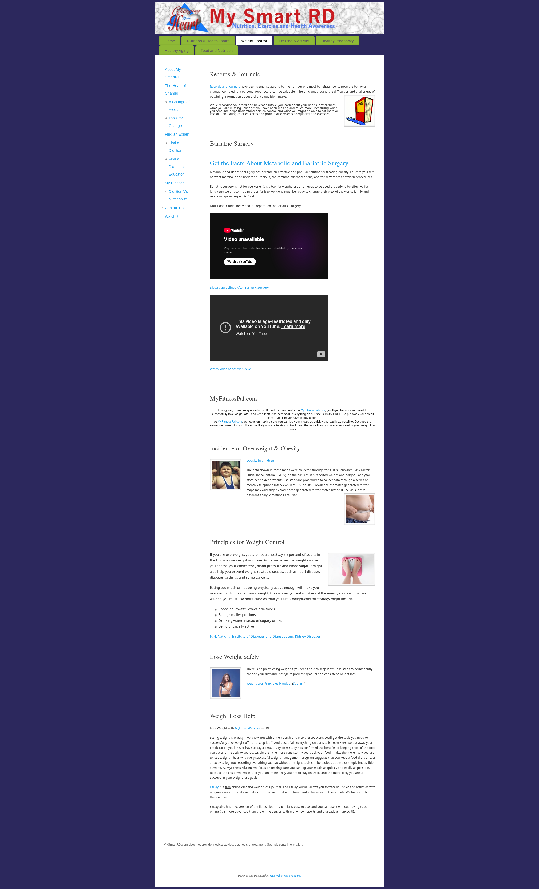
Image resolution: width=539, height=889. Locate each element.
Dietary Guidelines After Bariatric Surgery (239, 287)
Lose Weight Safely (234, 656)
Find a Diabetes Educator (176, 166)
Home (170, 40)
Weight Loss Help (232, 715)
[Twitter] (370, 9)
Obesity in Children (260, 460)
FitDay (214, 787)
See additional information (284, 844)
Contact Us (174, 208)
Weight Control (254, 40)
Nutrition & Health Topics (208, 40)
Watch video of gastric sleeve (230, 369)
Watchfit (171, 216)
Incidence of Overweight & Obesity (255, 448)
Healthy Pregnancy (337, 40)
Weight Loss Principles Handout (269, 683)
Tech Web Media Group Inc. (285, 875)
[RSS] (378, 9)
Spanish (298, 683)
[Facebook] (363, 9)
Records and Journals (225, 86)
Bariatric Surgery (232, 143)
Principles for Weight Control (247, 541)
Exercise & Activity (294, 40)
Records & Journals (235, 74)
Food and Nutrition (217, 50)
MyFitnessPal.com (233, 398)
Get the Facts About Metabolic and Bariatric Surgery (279, 163)
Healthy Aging (177, 50)
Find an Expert (177, 134)
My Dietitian (175, 183)
